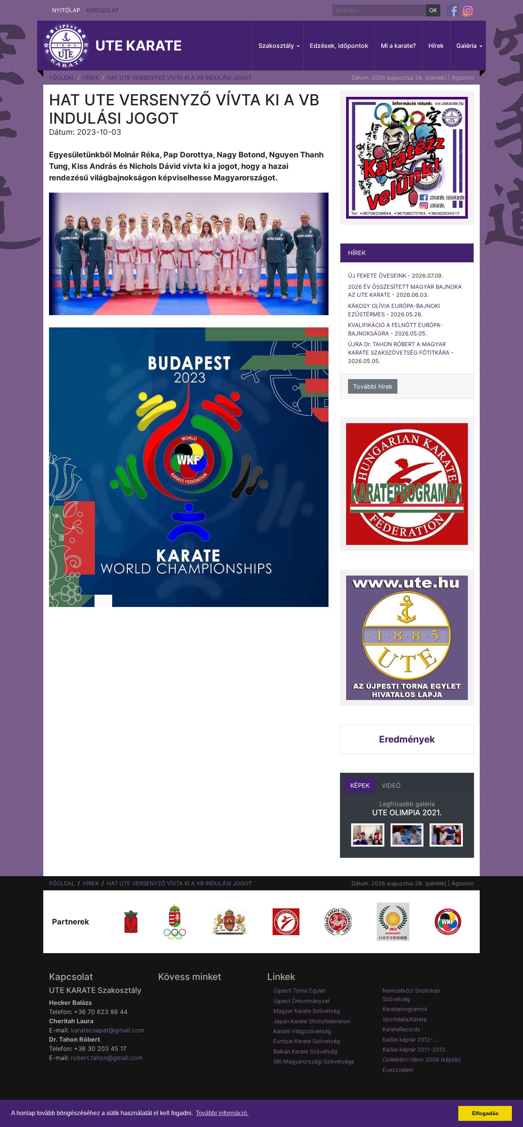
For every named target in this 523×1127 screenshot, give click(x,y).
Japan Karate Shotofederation (311, 1021)
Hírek (91, 77)
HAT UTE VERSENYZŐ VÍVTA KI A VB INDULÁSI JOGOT (179, 77)
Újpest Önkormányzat (301, 1001)
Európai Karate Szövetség (306, 1041)
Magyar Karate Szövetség (306, 1011)
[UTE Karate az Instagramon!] (468, 10)
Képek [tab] (359, 785)
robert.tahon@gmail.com (107, 1058)
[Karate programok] (407, 484)
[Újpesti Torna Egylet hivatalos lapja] (407, 638)
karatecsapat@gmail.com (107, 1030)
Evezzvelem (397, 1069)
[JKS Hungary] (393, 921)
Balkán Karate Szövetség (305, 1051)
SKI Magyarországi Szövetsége (313, 1061)
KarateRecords (401, 1029)
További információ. (222, 1113)
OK (433, 10)
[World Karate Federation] (448, 921)
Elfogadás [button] (485, 1113)
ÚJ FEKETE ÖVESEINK (377, 275)
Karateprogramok (405, 1009)
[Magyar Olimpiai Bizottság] (174, 921)
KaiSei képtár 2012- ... (410, 1039)
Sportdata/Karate (404, 1019)
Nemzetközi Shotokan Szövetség (411, 994)
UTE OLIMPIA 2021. (407, 812)
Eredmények (407, 739)
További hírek (372, 386)
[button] (277, 45)
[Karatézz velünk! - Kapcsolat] (407, 158)
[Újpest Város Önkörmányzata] (131, 921)
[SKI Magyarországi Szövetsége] (338, 921)
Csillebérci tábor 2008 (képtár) (421, 1059)
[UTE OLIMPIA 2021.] (367, 835)
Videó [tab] (391, 785)
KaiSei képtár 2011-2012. (414, 1049)
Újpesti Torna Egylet (299, 990)
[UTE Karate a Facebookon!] (452, 10)
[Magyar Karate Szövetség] (286, 921)
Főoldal (62, 77)
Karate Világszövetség (302, 1031)
